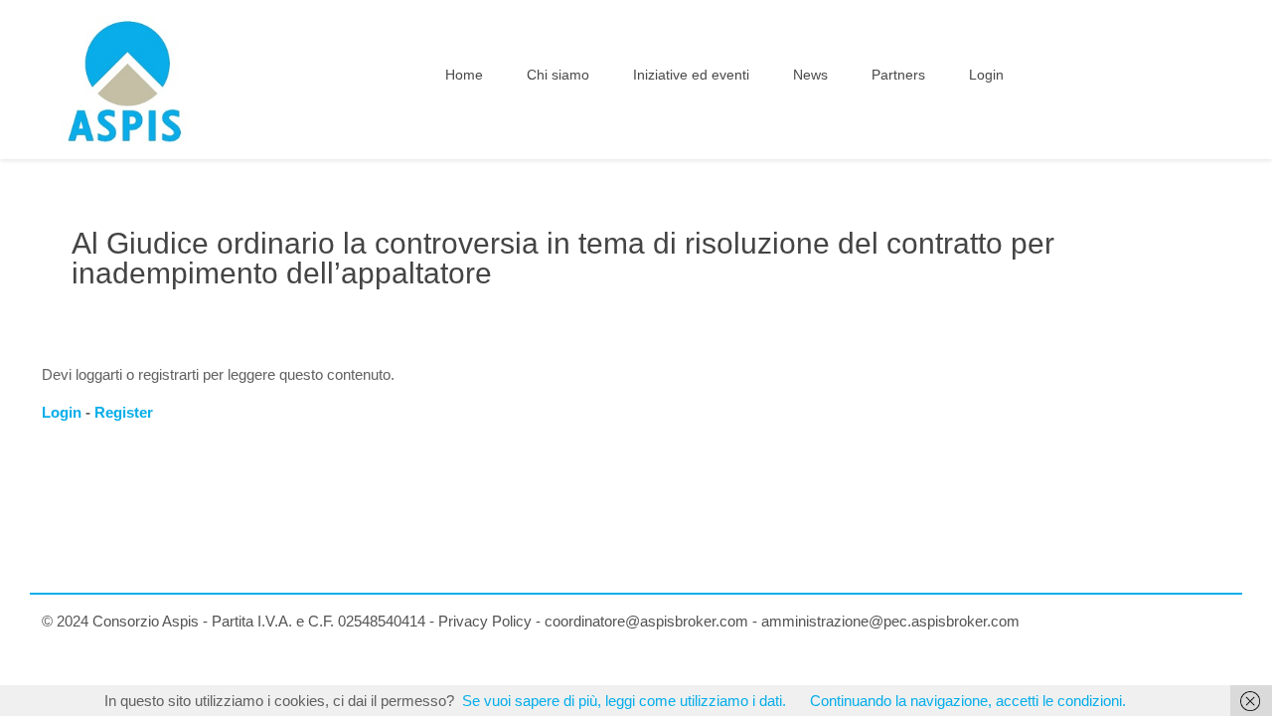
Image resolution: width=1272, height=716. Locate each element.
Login (61, 412)
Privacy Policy (485, 621)
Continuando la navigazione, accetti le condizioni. (968, 700)
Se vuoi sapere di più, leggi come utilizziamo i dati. (624, 700)
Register (123, 412)
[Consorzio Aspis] (125, 79)
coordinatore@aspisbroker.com (646, 621)
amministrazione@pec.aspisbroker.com (890, 621)
